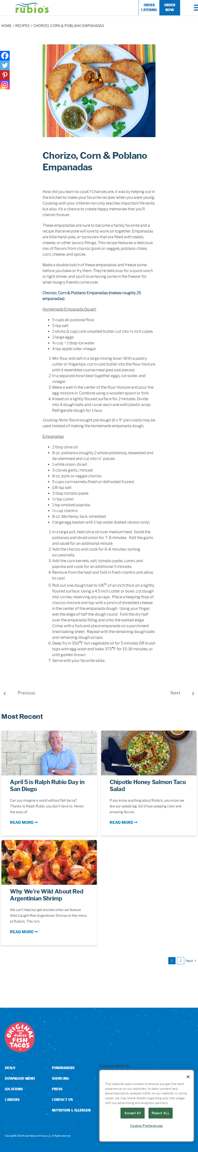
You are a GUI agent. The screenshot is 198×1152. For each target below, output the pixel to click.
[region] (146, 1106)
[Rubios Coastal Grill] (32, 4)
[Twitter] (5, 65)
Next (175, 693)
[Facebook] (5, 55)
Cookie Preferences (146, 1126)
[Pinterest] (5, 75)
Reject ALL (161, 1113)
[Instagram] (5, 84)
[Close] (188, 1077)
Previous (26, 693)
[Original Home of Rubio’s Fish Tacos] (20, 1024)
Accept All (132, 1113)
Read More (22, 822)
